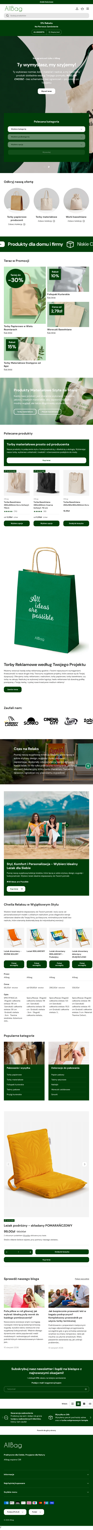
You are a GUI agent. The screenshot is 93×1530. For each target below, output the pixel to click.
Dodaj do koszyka (62, 1252)
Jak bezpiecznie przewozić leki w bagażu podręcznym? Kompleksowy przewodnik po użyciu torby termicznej (67, 1316)
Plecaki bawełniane (50, 412)
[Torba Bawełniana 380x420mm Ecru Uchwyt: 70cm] (17, 483)
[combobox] (46, 15)
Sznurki (54, 1094)
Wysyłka (26, 1235)
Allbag (11, 1520)
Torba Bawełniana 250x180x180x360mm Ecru (76, 503)
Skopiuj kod (55, 32)
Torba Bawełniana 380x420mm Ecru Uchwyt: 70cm (16, 505)
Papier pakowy (57, 1074)
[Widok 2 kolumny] (72, 1403)
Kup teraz (46, 460)
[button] (88, 766)
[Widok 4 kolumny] (84, 1403)
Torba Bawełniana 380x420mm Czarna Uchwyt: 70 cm (43, 505)
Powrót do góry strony (46, 1430)
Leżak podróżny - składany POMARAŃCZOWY (38, 1225)
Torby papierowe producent (17, 218)
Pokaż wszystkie (82, 1279)
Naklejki (54, 1084)
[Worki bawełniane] (76, 200)
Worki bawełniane (76, 216)
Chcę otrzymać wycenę (46, 90)
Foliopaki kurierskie (15, 1084)
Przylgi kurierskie (14, 1094)
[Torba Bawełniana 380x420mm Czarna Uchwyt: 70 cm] (46, 483)
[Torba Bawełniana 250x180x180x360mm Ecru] (76, 483)
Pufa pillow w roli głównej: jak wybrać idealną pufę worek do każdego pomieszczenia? (21, 1314)
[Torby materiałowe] (46, 200)
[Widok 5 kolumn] (90, 1403)
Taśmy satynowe (58, 1079)
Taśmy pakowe (13, 1089)
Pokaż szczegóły (14, 964)
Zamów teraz (12, 689)
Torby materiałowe (46, 216)
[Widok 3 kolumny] (78, 1403)
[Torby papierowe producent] (17, 200)
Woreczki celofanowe (60, 1089)
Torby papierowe (14, 1074)
